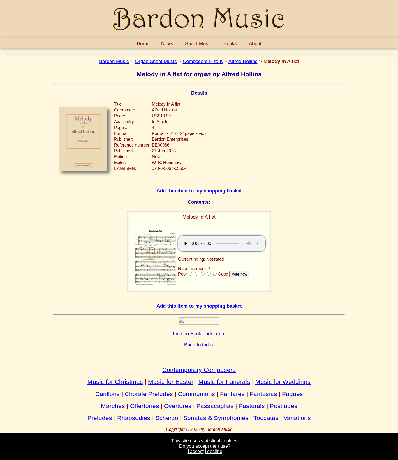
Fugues (292, 394)
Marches (113, 405)
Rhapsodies (133, 417)
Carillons (107, 394)
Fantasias (263, 394)
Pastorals (252, 405)
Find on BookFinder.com (199, 334)
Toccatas (266, 417)
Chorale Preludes (149, 394)
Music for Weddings (283, 381)
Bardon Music (114, 61)
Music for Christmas (115, 381)
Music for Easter (170, 381)
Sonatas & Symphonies (216, 417)
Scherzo (166, 417)
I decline (213, 451)
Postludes (283, 405)
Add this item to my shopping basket (199, 191)
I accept (196, 451)
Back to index (199, 345)
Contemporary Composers (199, 369)
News (167, 43)
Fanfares (232, 394)
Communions (196, 394)
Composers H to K (203, 61)
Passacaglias (215, 405)
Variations (297, 417)
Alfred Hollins (243, 61)
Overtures (177, 405)
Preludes (99, 417)
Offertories (144, 405)
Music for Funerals (224, 381)
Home (143, 43)
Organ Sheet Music (156, 61)
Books (230, 43)
